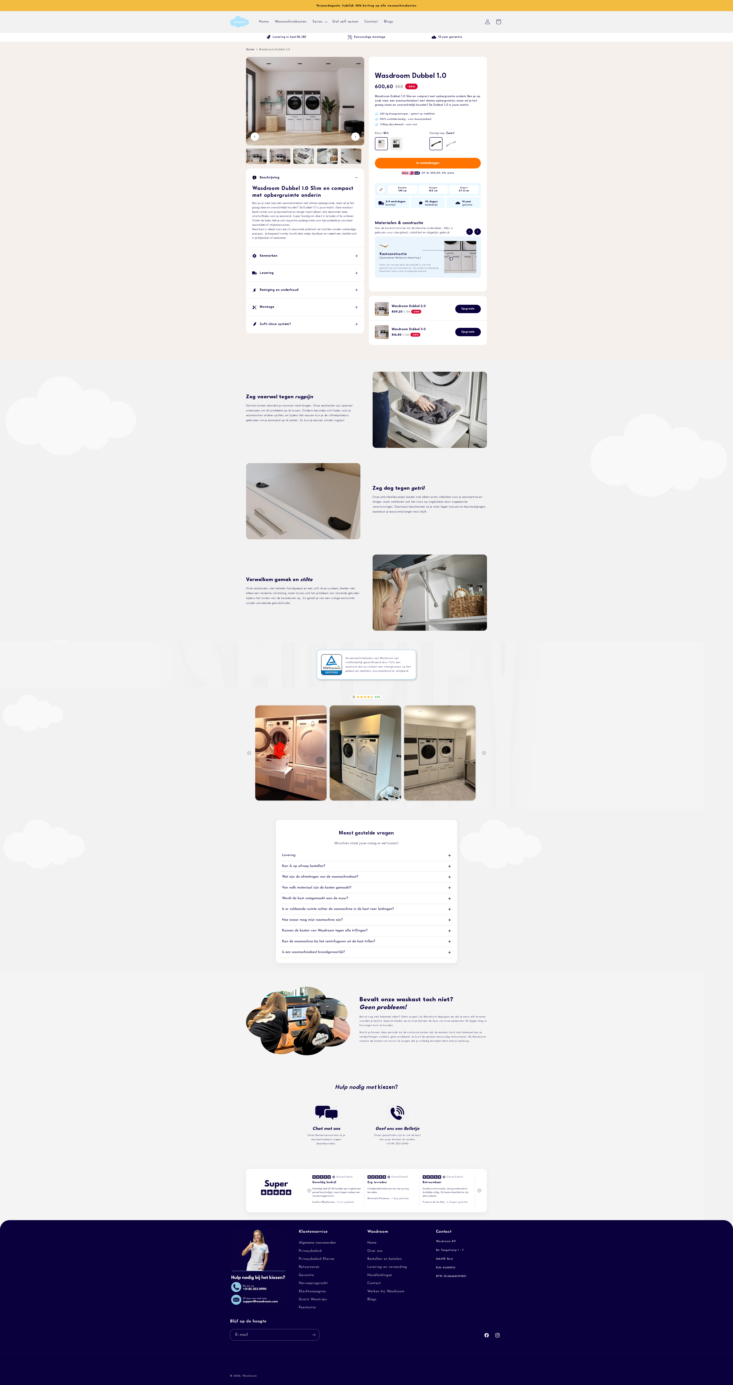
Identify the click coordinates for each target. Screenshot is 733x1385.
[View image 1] (256, 156)
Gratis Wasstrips (313, 1299)
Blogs (371, 1299)
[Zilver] (451, 143)
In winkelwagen (427, 163)
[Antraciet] (396, 143)
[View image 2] (280, 156)
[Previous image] (255, 136)
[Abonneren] (313, 1335)
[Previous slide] (469, 231)
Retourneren (309, 1267)
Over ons (375, 1251)
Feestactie (307, 1307)
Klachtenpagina (312, 1291)
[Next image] (355, 136)
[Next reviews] (479, 1190)
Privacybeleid (310, 1251)
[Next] (484, 753)
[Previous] (249, 753)
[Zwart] (435, 143)
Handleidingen (379, 1275)
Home (250, 49)
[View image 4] (327, 156)
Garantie (306, 1275)
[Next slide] (477, 231)
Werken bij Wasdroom (385, 1291)
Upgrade (468, 308)
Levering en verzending (387, 1267)
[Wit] (381, 143)
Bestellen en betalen (384, 1259)
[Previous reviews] (309, 1190)
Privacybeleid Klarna (317, 1259)
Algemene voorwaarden (317, 1243)
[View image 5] (351, 156)
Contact (374, 1283)
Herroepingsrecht (313, 1283)
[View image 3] (303, 156)
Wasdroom (249, 1375)
